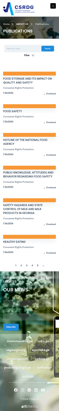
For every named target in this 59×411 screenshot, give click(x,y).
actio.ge (28, 376)
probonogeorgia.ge (17, 367)
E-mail (6, 312)
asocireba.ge (41, 350)
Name (6, 298)
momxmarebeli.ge (19, 341)
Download (51, 94)
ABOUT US (22, 24)
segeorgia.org (15, 350)
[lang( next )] (43, 265)
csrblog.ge (42, 359)
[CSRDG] (19, 5)
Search (47, 48)
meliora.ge (44, 367)
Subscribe (11, 327)
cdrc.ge (43, 341)
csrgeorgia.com (17, 359)
